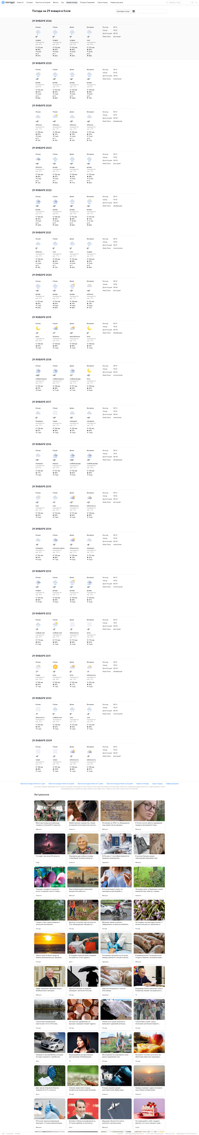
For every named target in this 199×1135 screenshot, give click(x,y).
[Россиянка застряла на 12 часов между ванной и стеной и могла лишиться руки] (116, 948)
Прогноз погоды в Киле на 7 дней (90, 784)
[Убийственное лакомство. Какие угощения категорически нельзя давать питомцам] (82, 815)
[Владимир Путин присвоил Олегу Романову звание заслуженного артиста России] (149, 981)
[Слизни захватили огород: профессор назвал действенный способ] (82, 1080)
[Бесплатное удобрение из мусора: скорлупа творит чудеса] (82, 1014)
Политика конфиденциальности (134, 1133)
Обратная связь (170, 1133)
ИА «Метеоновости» (191, 1133)
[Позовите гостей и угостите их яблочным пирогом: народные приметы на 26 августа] (149, 1047)
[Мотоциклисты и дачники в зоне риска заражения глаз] (116, 1047)
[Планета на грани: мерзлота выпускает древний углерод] (116, 1014)
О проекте (120, 1133)
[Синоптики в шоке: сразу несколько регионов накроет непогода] (149, 1014)
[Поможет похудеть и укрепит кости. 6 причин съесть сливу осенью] (49, 882)
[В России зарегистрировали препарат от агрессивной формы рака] (49, 1114)
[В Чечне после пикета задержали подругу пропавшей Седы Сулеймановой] (149, 815)
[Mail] (3, 2)
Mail (3, 1133)
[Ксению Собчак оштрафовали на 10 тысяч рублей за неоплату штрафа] (82, 1114)
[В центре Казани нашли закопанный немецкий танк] (149, 849)
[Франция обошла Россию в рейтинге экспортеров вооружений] (116, 1114)
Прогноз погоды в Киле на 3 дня (32, 784)
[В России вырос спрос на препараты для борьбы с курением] (116, 882)
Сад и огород (157, 784)
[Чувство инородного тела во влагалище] (116, 981)
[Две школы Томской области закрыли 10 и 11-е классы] (49, 1080)
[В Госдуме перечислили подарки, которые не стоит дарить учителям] (82, 948)
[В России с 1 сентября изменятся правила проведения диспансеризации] (116, 849)
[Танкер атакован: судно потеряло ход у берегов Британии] (149, 1080)
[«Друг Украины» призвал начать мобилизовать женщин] (49, 981)
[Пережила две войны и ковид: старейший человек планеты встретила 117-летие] (82, 849)
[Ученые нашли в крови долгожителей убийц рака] (116, 1080)
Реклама (17, 1133)
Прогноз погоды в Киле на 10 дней (120, 784)
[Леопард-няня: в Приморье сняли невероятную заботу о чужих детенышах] (149, 882)
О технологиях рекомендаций (154, 1133)
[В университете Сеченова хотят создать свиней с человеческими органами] (149, 948)
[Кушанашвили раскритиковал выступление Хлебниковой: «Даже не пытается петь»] (82, 1047)
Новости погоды (142, 784)
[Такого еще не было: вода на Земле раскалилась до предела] (49, 948)
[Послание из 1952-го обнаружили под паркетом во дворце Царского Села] (116, 815)
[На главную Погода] (10, 2)
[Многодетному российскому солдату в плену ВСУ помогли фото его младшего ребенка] (49, 815)
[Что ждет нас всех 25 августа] (49, 849)
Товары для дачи (172, 784)
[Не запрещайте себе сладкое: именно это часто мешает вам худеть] (149, 1114)
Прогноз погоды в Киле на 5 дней (61, 784)
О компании (9, 1133)
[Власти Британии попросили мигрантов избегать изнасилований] (82, 882)
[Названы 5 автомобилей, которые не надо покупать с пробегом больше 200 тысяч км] (49, 1047)
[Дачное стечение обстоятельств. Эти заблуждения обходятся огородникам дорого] (82, 915)
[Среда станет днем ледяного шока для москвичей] (49, 915)
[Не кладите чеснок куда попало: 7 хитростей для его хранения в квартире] (149, 915)
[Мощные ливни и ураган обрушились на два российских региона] (116, 915)
